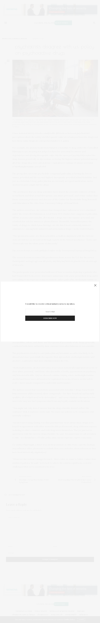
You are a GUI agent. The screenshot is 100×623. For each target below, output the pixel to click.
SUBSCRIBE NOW (50, 318)
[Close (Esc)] (95, 285)
